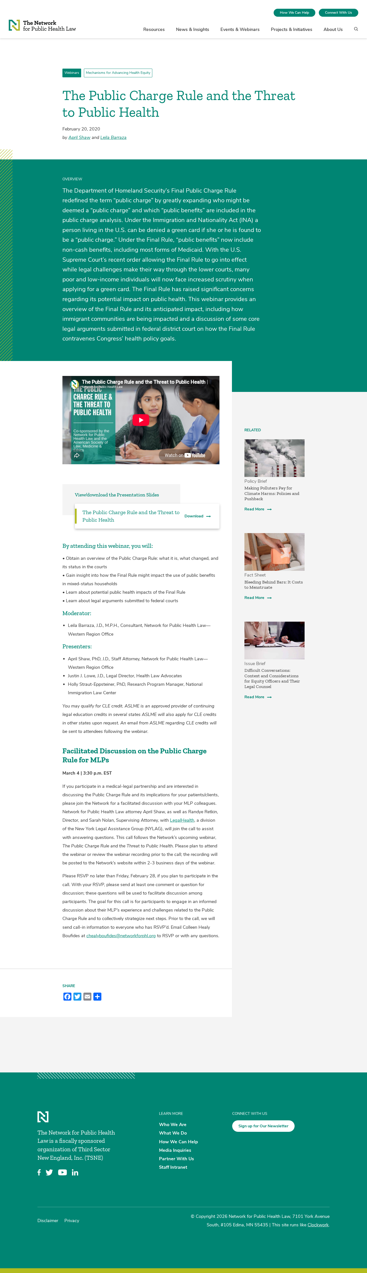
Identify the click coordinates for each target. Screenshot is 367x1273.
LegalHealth (182, 820)
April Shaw (79, 137)
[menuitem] (294, 13)
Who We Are (172, 1125)
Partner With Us (176, 1159)
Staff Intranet (173, 1167)
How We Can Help (294, 12)
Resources (154, 29)
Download (193, 516)
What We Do (173, 1133)
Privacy (71, 1220)
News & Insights (192, 29)
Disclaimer (47, 1220)
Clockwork (318, 1225)
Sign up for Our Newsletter (263, 1126)
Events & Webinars (240, 29)
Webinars (71, 72)
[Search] (354, 31)
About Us (333, 29)
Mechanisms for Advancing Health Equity (118, 72)
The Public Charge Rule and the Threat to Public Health (131, 516)
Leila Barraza (113, 137)
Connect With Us (338, 12)
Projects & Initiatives (291, 29)
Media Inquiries (175, 1150)
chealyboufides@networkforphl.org (121, 936)
